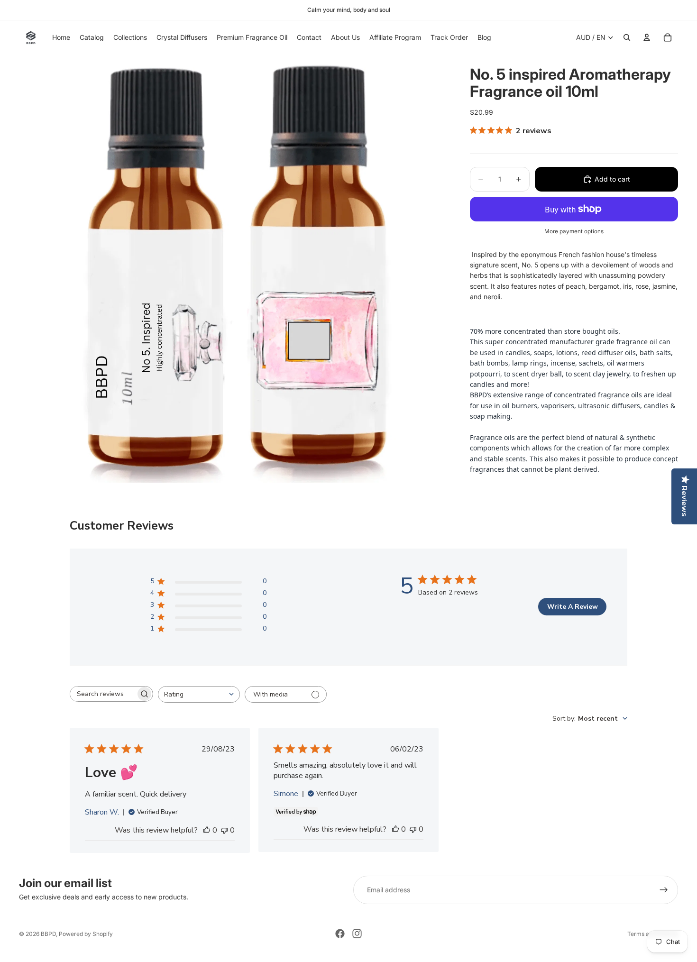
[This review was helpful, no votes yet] (206, 830)
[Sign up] (664, 890)
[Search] (626, 37)
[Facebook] (340, 933)
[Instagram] (357, 933)
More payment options (574, 231)
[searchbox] (103, 694)
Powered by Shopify (86, 933)
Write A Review (572, 606)
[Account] (646, 37)
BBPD (48, 933)
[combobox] (199, 694)
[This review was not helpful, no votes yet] (224, 830)
